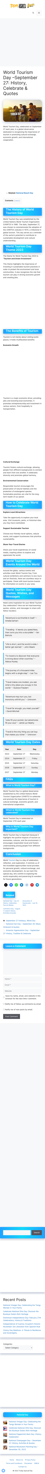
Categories (7, 1344)
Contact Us (22, 1467)
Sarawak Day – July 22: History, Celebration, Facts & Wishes (11, 903)
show (17, 200)
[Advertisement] (22, 43)
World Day (31, 921)
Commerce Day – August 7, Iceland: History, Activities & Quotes (11, 911)
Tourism (11, 860)
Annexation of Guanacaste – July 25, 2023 (30, 903)
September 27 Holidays (16, 921)
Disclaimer (28, 1463)
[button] (33, 13)
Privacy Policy (30, 1460)
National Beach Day (24, 193)
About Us (19, 1460)
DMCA (36, 1463)
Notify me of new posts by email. (19, 1010)
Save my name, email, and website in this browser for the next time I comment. (22, 997)
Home (12, 1460)
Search (37, 1233)
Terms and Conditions (14, 1463)
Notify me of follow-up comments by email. (23, 1004)
